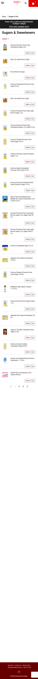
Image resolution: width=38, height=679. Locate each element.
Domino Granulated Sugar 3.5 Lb (22, 246)
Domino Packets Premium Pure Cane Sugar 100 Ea (21, 273)
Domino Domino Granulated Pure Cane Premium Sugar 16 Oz (22, 183)
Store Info (11, 665)
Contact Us (18, 665)
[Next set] (27, 386)
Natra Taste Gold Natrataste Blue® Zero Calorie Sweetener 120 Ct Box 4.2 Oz (22, 199)
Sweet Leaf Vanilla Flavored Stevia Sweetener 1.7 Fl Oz (22, 359)
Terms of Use (27, 667)
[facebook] (19, 672)
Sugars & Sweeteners (16, 16)
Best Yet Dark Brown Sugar (20, 98)
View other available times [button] (19, 27)
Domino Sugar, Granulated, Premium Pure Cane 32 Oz (20, 169)
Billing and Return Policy (15, 667)
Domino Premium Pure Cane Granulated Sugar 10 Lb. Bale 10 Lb (23, 126)
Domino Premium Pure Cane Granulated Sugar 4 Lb (20, 46)
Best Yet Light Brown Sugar (20, 59)
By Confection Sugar (18, 72)
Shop (4, 16)
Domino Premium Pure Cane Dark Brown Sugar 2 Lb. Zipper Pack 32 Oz (22, 215)
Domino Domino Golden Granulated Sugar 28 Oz (19, 345)
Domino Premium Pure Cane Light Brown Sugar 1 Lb (22, 112)
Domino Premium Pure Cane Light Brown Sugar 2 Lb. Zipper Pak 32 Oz (22, 231)
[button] (30, 52)
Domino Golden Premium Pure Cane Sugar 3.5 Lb (21, 140)
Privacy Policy (26, 665)
